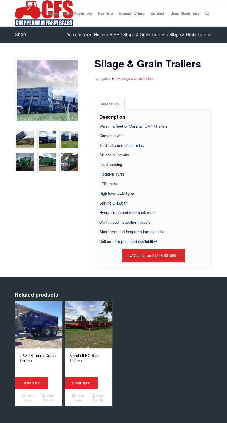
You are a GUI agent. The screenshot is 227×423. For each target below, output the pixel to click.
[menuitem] (207, 13)
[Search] (207, 13)
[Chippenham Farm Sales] (44, 13)
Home (53, 13)
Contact (157, 13)
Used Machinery (185, 13)
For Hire (105, 13)
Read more (31, 382)
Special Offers (132, 13)
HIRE (116, 78)
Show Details (49, 397)
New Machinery (78, 13)
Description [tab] (110, 104)
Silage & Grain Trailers (137, 78)
